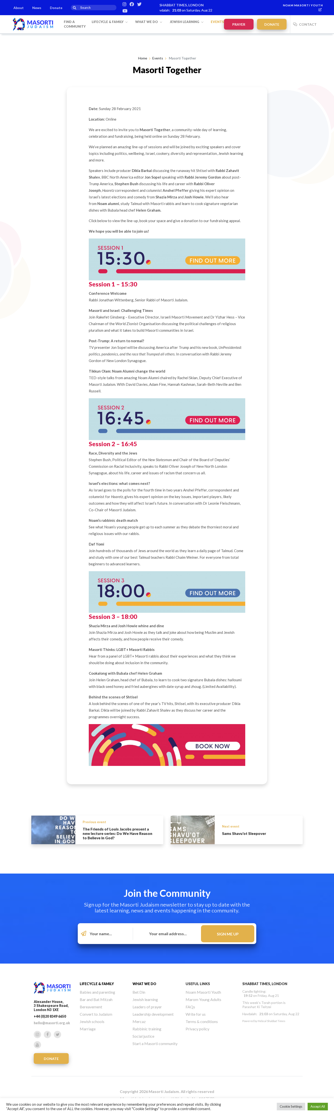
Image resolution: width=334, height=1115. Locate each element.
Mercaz (139, 1021)
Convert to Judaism (96, 1014)
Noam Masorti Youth (303, 5)
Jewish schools (92, 1021)
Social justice (143, 1036)
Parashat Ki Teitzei (256, 1007)
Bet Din (139, 992)
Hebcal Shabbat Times (271, 1021)
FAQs (190, 1006)
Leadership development (153, 1014)
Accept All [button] (318, 1106)
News (36, 8)
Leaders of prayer (147, 1006)
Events (217, 22)
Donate (56, 8)
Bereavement (91, 1006)
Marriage (88, 1028)
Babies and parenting (97, 992)
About (18, 8)
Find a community (75, 24)
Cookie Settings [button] (291, 1106)
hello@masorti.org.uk (52, 1023)
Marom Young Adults (203, 999)
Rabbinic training (147, 1028)
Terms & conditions (202, 1021)
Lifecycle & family (108, 22)
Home (142, 58)
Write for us (196, 1014)
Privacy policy (197, 1028)
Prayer (238, 24)
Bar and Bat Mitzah (96, 999)
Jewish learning (185, 22)
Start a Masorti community (155, 1043)
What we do (147, 22)
